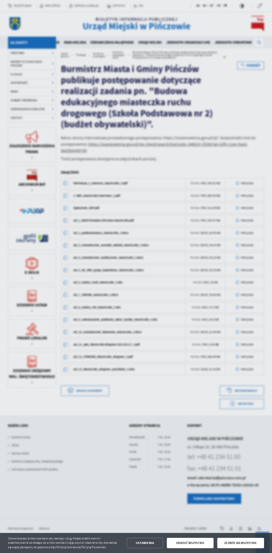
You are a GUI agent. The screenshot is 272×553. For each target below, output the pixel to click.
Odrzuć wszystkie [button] (190, 543)
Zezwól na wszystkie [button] (240, 543)
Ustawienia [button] (145, 543)
